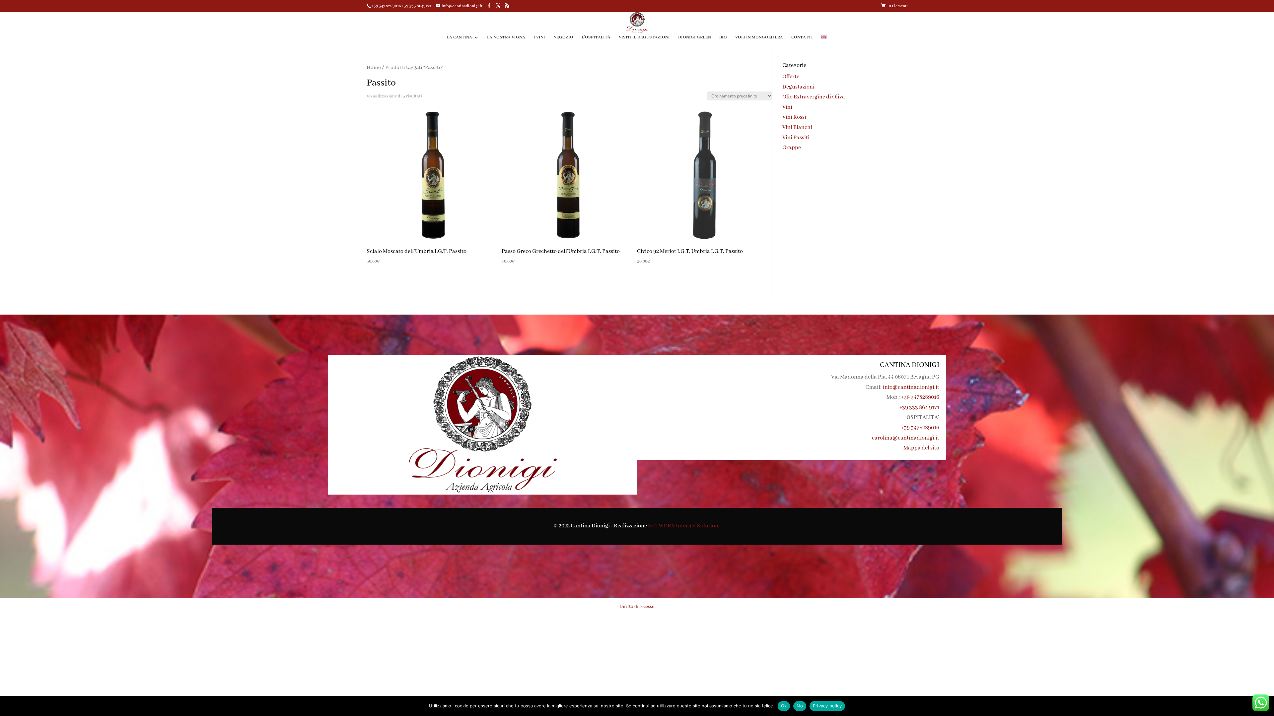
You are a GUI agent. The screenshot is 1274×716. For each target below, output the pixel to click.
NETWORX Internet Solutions (684, 525)
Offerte (790, 76)
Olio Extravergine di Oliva (813, 96)
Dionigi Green (694, 37)
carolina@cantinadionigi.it (905, 438)
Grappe (791, 147)
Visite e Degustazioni (644, 37)
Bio (723, 37)
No (800, 705)
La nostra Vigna (506, 37)
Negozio (563, 37)
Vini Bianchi (797, 127)
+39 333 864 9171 (919, 407)
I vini (539, 37)
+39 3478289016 (920, 397)
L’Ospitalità (596, 37)
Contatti (802, 37)
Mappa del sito (921, 448)
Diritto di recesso (637, 607)
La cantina (459, 37)
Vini (787, 107)
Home (374, 67)
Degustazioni (798, 87)
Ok (784, 705)
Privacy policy (827, 705)
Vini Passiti (796, 137)
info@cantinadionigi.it (911, 387)
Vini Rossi (794, 117)
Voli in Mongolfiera (759, 37)
